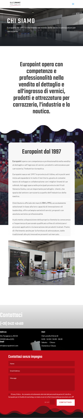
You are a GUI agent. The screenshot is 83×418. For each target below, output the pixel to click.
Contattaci (66, 402)
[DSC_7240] (41, 284)
